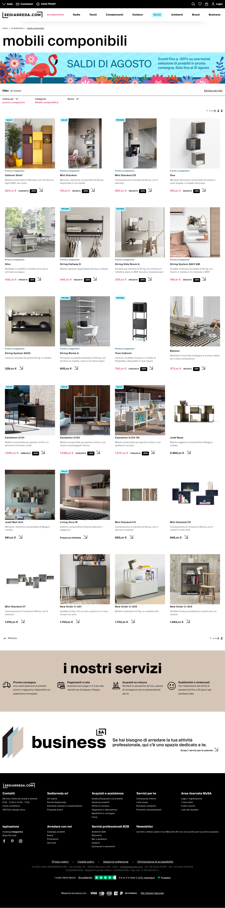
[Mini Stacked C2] (140, 505)
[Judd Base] (195, 420)
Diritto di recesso (100, 806)
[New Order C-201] (85, 589)
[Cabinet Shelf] (30, 156)
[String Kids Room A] (140, 245)
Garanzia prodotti (100, 802)
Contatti (8, 793)
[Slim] (30, 245)
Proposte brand (55, 810)
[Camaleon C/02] (85, 420)
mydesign (12, 832)
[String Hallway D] (85, 245)
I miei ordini (187, 802)
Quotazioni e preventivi (103, 846)
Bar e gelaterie (99, 839)
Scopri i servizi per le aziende (197, 751)
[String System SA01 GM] (195, 245)
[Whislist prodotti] (200, 4)
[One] (195, 156)
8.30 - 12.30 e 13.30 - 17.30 (16, 802)
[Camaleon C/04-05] (140, 420)
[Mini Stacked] (85, 156)
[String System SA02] (30, 334)
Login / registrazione (191, 798)
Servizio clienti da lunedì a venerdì (19, 798)
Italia (10, 4)
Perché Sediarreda (56, 802)
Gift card (51, 843)
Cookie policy (86, 862)
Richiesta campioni (146, 806)
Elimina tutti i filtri (213, 91)
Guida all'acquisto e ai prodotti (107, 798)
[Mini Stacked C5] (195, 505)
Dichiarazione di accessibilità (155, 862)
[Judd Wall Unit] (30, 505)
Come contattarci (11, 806)
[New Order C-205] (140, 589)
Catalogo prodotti (56, 832)
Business (214, 15)
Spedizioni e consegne (103, 813)
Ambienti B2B (99, 832)
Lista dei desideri (190, 810)
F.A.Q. (95, 817)
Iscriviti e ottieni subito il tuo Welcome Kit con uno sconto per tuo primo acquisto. (178, 832)
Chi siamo (52, 798)
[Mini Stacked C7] (30, 589)
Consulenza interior (146, 798)
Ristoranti (97, 835)
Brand (196, 15)
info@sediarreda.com (131, 867)
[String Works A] (85, 334)
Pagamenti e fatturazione (104, 810)
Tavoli (93, 15)
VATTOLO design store (13, 810)
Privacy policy (60, 862)
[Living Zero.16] (85, 505)
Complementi (114, 15)
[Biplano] (195, 334)
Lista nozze (142, 802)
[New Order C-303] (195, 589)
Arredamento (55, 15)
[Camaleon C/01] (30, 420)
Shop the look (9, 835)
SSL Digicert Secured (152, 893)
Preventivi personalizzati (149, 810)
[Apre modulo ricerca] (193, 4)
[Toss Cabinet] (140, 334)
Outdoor (137, 15)
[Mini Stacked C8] (140, 156)
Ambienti (177, 15)
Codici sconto (188, 806)
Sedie (76, 15)
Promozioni (52, 839)
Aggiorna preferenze (115, 862)
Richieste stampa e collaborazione (64, 806)
